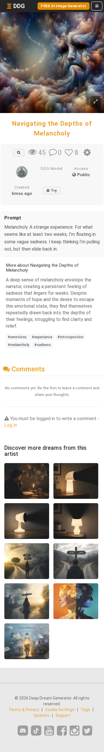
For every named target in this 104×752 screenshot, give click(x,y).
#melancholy (18, 345)
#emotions (17, 337)
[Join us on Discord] (23, 730)
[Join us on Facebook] (62, 731)
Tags (85, 709)
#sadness (42, 345)
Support (62, 715)
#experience (42, 337)
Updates (41, 715)
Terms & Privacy (24, 709)
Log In (10, 425)
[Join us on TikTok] (36, 730)
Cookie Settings (60, 709)
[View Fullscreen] (95, 101)
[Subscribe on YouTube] (49, 731)
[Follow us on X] (87, 731)
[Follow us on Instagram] (74, 731)
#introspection (70, 337)
